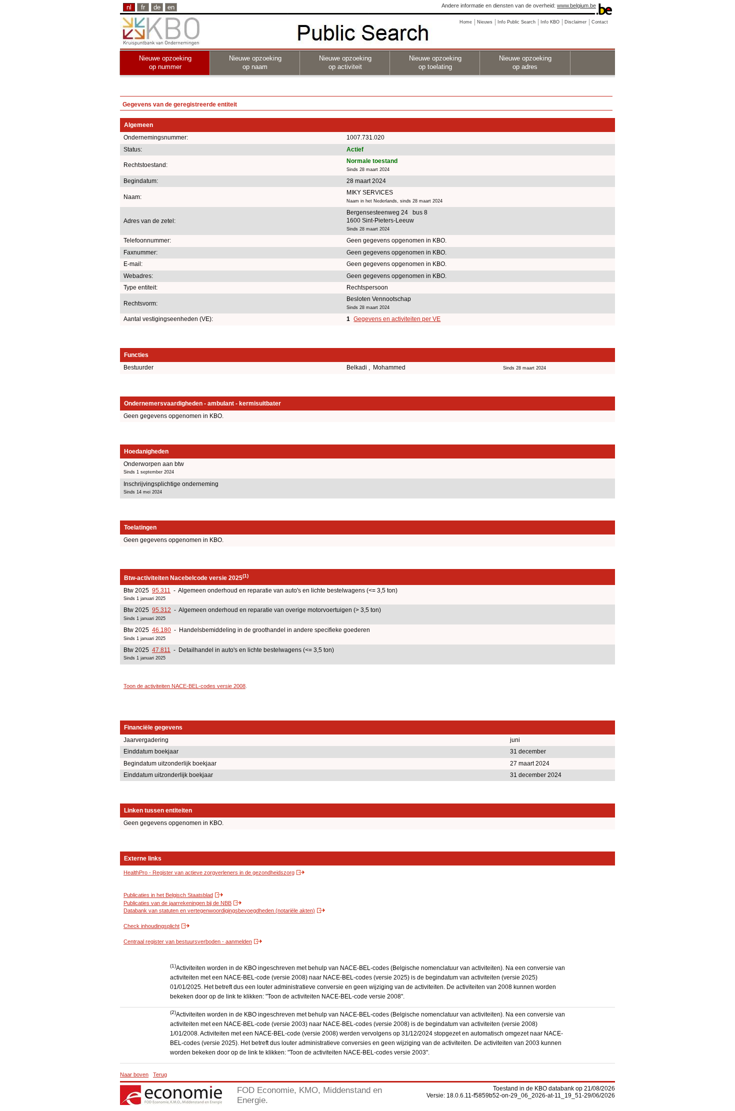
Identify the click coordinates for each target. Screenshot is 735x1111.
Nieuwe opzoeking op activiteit (345, 62)
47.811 (161, 650)
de (157, 7)
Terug (160, 1075)
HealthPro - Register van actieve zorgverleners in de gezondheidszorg (209, 873)
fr (143, 7)
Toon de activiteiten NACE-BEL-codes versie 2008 (185, 686)
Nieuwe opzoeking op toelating (435, 62)
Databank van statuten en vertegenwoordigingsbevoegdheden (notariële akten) (219, 911)
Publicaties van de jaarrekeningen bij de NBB (178, 903)
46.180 (161, 630)
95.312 (161, 610)
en (171, 7)
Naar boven (134, 1075)
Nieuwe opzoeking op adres (525, 62)
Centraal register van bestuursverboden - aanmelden (188, 941)
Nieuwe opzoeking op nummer (165, 62)
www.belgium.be (576, 5)
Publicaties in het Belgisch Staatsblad (168, 895)
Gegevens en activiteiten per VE (397, 319)
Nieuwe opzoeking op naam (255, 62)
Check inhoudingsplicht (152, 926)
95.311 (161, 590)
